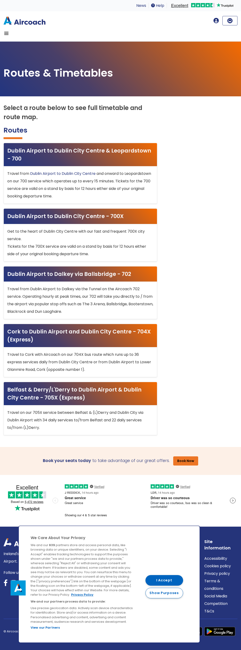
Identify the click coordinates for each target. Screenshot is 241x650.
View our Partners (45, 627)
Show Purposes (164, 593)
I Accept (164, 580)
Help (159, 5)
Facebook (6, 584)
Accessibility (215, 558)
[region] (109, 584)
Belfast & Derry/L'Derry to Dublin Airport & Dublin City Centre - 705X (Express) (74, 393)
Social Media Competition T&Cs (216, 603)
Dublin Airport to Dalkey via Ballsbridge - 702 (69, 274)
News (141, 5)
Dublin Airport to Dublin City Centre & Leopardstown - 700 (79, 154)
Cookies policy (217, 566)
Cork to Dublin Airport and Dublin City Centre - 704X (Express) (79, 335)
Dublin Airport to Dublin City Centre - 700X (65, 216)
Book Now (185, 460)
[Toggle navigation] (6, 33)
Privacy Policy (82, 595)
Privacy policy (217, 573)
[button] (18, 587)
